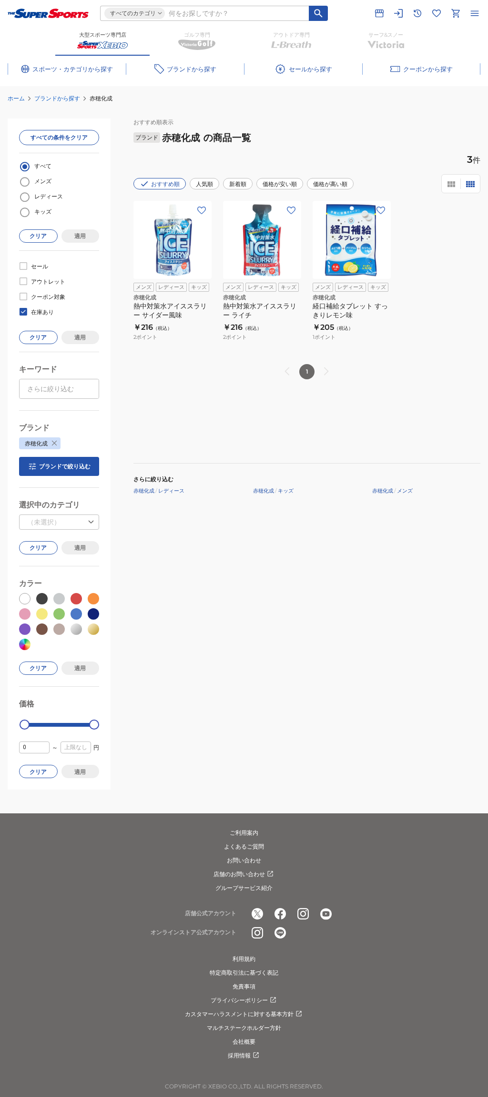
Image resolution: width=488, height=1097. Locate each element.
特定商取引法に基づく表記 (244, 972)
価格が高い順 (330, 184)
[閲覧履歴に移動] (417, 13)
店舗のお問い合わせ (239, 874)
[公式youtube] (326, 913)
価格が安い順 (280, 184)
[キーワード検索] (318, 13)
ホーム (16, 98)
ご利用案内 (244, 832)
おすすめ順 (165, 184)
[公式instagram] (303, 913)
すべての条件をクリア (59, 137)
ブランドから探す (57, 98)
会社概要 (244, 1041)
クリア (38, 235)
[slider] (25, 725)
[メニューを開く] (474, 13)
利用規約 (244, 958)
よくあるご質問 (244, 846)
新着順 (237, 184)
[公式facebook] (280, 913)
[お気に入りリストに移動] (436, 13)
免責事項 (244, 986)
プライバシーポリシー (239, 1000)
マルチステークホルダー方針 (244, 1027)
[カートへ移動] (455, 13)
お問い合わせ (244, 860)
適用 (80, 235)
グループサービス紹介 (244, 887)
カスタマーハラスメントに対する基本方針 (239, 1014)
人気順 (204, 184)
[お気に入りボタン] (201, 210)
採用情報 (239, 1055)
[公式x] (257, 913)
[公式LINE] (280, 933)
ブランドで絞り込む (65, 466)
